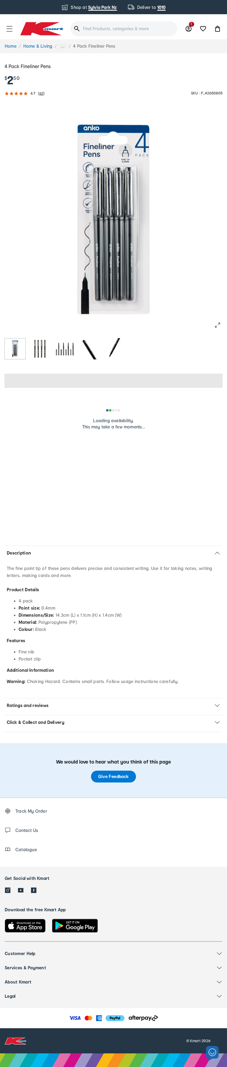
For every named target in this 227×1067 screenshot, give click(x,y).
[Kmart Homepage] (41, 28)
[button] (9, 28)
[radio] (15, 348)
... (62, 46)
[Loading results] (113, 410)
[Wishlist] (203, 28)
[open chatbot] (212, 1053)
